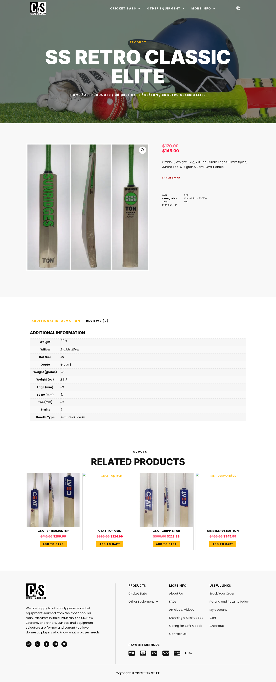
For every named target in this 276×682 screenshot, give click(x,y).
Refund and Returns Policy (229, 601)
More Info (201, 8)
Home (75, 95)
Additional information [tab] (56, 321)
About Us (176, 593)
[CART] (238, 8)
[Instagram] (55, 644)
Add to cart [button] (53, 544)
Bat (186, 201)
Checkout (217, 626)
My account (218, 609)
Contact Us (177, 634)
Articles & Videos (181, 609)
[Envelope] (37, 644)
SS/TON (151, 95)
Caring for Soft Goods (185, 626)
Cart (213, 617)
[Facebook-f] (46, 644)
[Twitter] (64, 644)
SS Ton (173, 204)
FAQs (173, 601)
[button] (142, 150)
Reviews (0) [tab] (97, 321)
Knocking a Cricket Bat (186, 617)
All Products (97, 95)
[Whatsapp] (29, 644)
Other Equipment (164, 8)
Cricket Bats (123, 8)
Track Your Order (222, 593)
